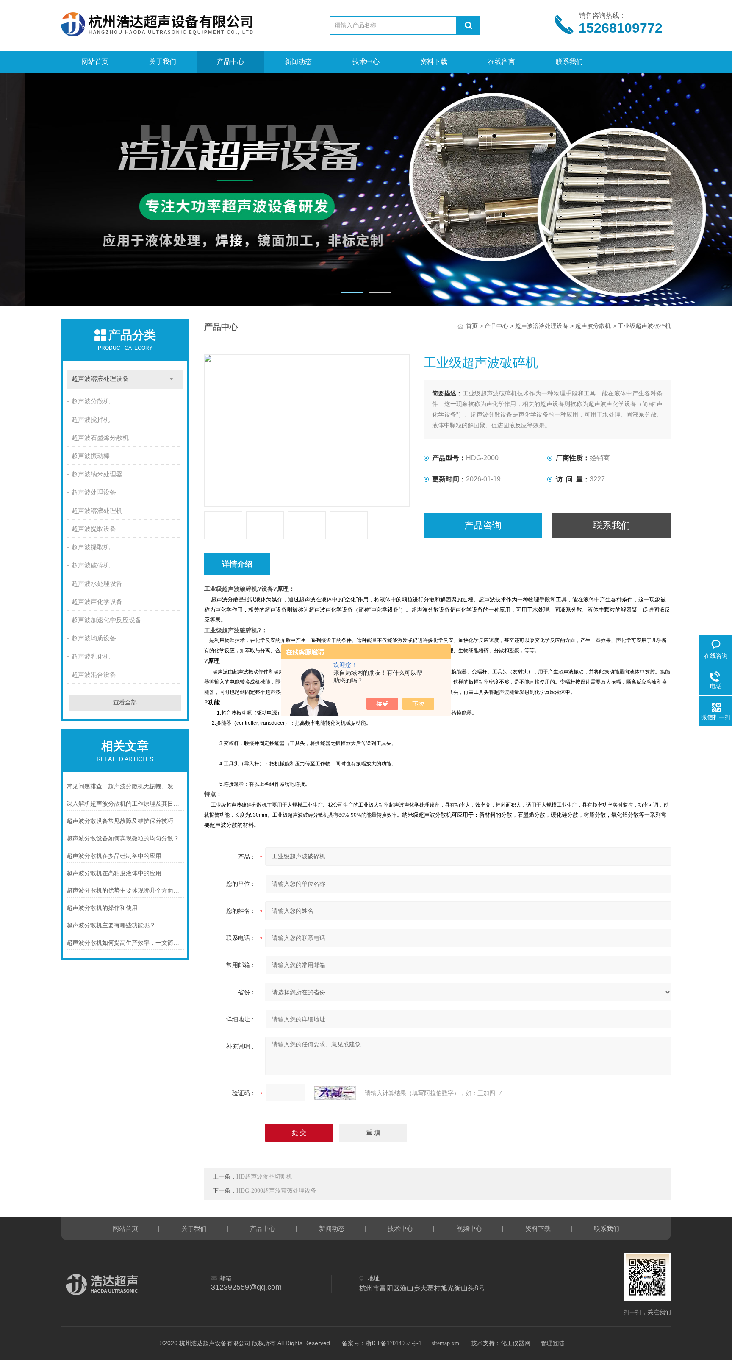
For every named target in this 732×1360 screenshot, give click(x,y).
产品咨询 (483, 525)
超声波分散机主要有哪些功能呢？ (111, 925)
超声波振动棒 (91, 456)
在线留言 (501, 61)
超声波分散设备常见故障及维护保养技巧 (120, 821)
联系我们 (569, 61)
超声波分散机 (91, 401)
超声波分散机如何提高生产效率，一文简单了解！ (125, 943)
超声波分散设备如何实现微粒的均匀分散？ (123, 838)
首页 (472, 326)
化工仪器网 (515, 1343)
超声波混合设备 (94, 674)
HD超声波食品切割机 (264, 1177)
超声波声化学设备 (97, 601)
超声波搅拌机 (91, 419)
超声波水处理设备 (97, 583)
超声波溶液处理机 (97, 510)
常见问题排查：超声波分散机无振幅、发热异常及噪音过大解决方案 (125, 786)
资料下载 (433, 61)
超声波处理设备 (94, 492)
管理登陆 (552, 1343)
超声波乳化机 (91, 656)
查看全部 (125, 702)
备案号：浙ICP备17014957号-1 (381, 1343)
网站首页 (94, 61)
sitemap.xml (446, 1343)
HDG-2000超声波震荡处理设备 (276, 1191)
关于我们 (162, 61)
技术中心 (366, 61)
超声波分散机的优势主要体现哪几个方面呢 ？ (125, 890)
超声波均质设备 (94, 638)
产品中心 (230, 61)
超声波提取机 (91, 547)
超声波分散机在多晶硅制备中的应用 (114, 856)
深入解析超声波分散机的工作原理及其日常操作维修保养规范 (125, 804)
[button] (352, 292)
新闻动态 (298, 61)
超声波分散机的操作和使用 (102, 908)
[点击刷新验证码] (335, 1093)
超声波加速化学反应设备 (106, 620)
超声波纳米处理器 (97, 474)
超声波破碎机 (91, 565)
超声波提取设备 (94, 529)
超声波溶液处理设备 (100, 378)
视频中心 (469, 1228)
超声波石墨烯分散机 (100, 437)
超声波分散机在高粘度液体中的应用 (114, 873)
